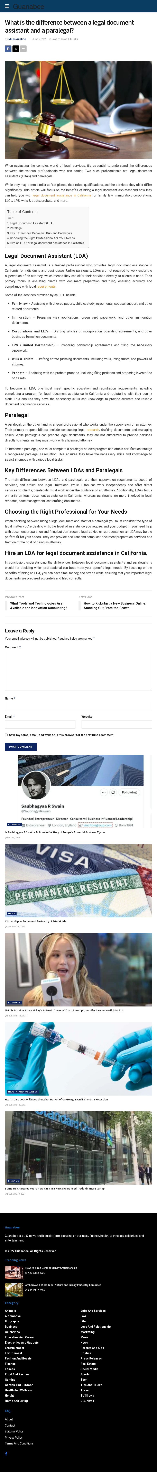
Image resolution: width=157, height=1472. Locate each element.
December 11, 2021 (17, 1016)
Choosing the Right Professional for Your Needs (42, 238)
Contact (10, 1425)
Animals (10, 1310)
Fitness (10, 1369)
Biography (12, 1321)
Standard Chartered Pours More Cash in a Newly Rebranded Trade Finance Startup (54, 1188)
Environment (13, 1353)
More (84, 1337)
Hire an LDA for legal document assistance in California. (47, 243)
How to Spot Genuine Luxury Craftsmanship (51, 1268)
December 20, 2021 (17, 1105)
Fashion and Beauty (18, 1358)
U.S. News (87, 1400)
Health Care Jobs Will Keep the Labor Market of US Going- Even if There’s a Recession (56, 1099)
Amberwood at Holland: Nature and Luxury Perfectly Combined (63, 1285)
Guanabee (28, 6)
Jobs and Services (93, 1310)
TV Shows (87, 1395)
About (9, 1419)
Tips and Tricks (68, 39)
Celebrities (12, 1332)
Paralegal (16, 228)
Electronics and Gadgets (22, 1342)
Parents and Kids (92, 1348)
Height (9, 1395)
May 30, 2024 (13, 837)
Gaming (10, 1379)
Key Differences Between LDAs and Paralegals (41, 233)
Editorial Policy (14, 1431)
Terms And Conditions (19, 1443)
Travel (85, 1390)
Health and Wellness (23, 1091)
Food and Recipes (17, 1374)
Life (83, 1321)
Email (10, 716)
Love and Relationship (96, 1326)
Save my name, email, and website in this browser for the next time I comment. (61, 735)
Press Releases (91, 1358)
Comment (13, 647)
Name (10, 698)
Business (14, 824)
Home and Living (16, 1400)
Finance (13, 1181)
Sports (85, 1374)
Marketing (88, 1332)
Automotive (13, 1316)
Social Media (89, 1369)
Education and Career (20, 1337)
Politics (86, 1353)
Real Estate (88, 1363)
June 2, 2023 (40, 39)
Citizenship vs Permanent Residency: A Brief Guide (35, 921)
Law (54, 39)
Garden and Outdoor (19, 1385)
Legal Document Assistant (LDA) (32, 223)
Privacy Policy (13, 1437)
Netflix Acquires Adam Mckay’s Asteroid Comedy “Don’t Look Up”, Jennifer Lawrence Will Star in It (64, 1010)
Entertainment (14, 1348)
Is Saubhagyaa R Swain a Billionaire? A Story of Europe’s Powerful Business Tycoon (55, 832)
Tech (84, 1379)
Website (87, 716)
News (11, 913)
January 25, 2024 (16, 927)
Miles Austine (17, 39)
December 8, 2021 (16, 1194)
